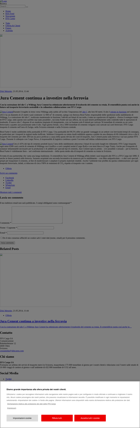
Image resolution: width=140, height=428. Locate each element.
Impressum (11, 408)
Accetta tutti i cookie (90, 418)
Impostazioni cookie (22, 418)
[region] (70, 404)
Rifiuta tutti (57, 418)
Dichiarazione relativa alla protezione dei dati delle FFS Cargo (31, 404)
